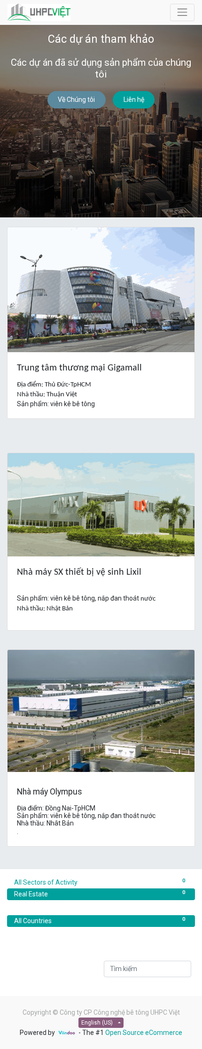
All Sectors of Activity (99, 882)
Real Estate (99, 893)
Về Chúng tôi (76, 99)
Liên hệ (134, 99)
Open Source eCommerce (143, 1032)
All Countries (99, 920)
